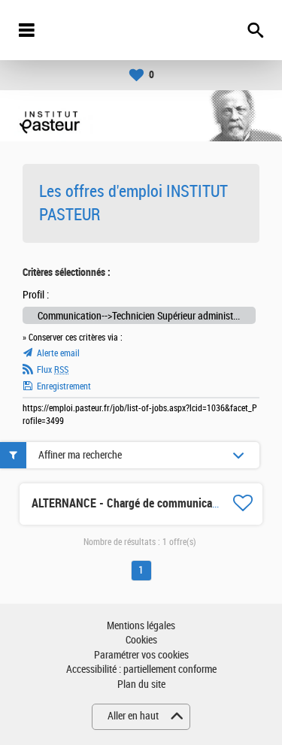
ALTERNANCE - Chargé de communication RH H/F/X (155, 503)
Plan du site (141, 684)
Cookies (141, 640)
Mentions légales (141, 625)
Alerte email (58, 353)
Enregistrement (64, 386)
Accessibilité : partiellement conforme (141, 669)
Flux (52, 370)
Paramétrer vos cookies (141, 655)
